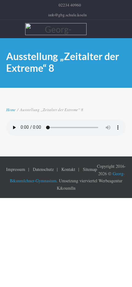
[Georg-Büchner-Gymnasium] (66, 29)
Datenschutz (43, 169)
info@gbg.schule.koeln (67, 15)
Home (11, 109)
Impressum (15, 169)
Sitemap (90, 169)
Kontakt (68, 169)
